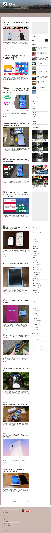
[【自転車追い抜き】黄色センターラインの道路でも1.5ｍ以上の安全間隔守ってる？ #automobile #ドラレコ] (40, 134)
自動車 (33, 299)
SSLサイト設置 (35, 327)
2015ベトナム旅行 (36, 283)
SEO (33, 239)
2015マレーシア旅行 (36, 285)
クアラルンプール (36, 292)
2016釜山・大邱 (35, 287)
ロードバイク (11, 10)
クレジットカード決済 (36, 232)
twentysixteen (35, 246)
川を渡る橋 (36, 274)
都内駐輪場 (35, 278)
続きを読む (5, 48)
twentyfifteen (35, 241)
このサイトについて (6, 523)
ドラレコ (34, 304)
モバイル (34, 234)
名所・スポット (36, 272)
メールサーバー (36, 322)
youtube (34, 260)
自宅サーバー (28, 10)
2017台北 (34, 290)
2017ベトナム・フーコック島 (37, 288)
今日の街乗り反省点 (36, 264)
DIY (32, 227)
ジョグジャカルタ (36, 294)
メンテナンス (35, 262)
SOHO (34, 10)
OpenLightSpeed (35, 324)
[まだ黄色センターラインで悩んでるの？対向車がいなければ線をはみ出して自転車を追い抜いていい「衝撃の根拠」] (40, 180)
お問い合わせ (5, 521)
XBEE (34, 301)
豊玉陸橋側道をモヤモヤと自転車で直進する (39, 346)
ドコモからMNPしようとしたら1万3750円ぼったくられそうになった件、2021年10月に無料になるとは (15, 194)
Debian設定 (35, 313)
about (39, 10)
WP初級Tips (35, 248)
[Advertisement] (40, 28)
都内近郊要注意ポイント (37, 269)
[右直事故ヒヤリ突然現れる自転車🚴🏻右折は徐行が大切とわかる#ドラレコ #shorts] (40, 157)
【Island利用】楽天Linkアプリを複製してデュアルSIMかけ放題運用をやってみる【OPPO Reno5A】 (16, 57)
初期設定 (34, 255)
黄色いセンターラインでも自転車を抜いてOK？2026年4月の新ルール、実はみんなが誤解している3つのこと (42, 58)
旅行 (16, 10)
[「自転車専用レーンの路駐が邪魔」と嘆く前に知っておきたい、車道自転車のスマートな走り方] (40, 169)
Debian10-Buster (35, 308)
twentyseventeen (35, 244)
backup (35, 315)
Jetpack (35, 251)
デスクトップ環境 (37, 320)
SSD (35, 318)
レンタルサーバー (36, 253)
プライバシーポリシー (7, 525)
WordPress (22, 10)
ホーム (5, 10)
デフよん (12, 4)
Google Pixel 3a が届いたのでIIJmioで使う (15, 404)
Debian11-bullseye (36, 310)
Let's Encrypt (36, 329)
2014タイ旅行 (35, 281)
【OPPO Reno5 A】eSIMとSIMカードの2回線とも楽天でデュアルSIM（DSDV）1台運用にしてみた (16, 90)
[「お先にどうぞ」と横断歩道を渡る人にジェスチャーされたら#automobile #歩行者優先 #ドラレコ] (40, 146)
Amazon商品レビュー (36, 228)
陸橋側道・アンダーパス (38, 276)
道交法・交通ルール (36, 267)
